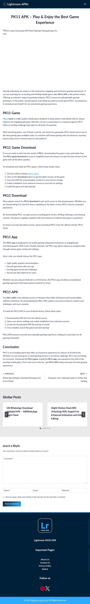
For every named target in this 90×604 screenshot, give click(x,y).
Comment (9, 459)
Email (36, 490)
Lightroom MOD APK (45, 540)
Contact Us (45, 563)
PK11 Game (33, 174)
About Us (45, 560)
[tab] (40, 428)
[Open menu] (85, 4)
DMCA (45, 569)
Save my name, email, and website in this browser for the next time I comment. (35, 497)
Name (7, 490)
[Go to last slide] (6, 414)
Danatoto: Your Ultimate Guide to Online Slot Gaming (67, 377)
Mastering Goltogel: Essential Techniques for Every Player (22, 377)
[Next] (83, 414)
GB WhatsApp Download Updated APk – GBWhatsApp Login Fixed (22, 411)
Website (65, 490)
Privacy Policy (45, 566)
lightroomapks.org (40, 600)
